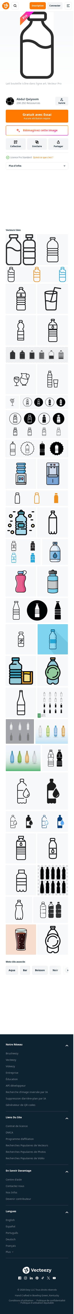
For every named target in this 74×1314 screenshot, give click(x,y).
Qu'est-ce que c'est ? (43, 157)
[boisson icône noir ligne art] (21, 363)
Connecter (54, 5)
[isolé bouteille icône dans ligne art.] (29, 249)
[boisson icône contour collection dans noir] (21, 475)
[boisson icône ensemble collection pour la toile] (44, 497)
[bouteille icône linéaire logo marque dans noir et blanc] (21, 282)
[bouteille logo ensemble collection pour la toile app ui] (36, 307)
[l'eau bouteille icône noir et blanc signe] (21, 426)
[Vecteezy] (5, 5)
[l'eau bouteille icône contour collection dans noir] (21, 862)
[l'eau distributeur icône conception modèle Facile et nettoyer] (21, 601)
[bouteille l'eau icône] (36, 552)
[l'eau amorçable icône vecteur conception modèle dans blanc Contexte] (19, 770)
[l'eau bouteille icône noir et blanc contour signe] (23, 743)
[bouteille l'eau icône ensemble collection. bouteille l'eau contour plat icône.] (36, 576)
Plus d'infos (15, 165)
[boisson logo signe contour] (21, 506)
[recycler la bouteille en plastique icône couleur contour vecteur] (21, 957)
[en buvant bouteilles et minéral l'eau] (21, 1288)
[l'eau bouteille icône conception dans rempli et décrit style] (21, 713)
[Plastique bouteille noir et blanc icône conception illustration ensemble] (19, 1103)
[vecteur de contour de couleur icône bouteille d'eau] (21, 681)
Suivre (61, 103)
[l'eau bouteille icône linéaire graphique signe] (21, 394)
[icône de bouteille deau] (21, 331)
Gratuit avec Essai (37, 116)
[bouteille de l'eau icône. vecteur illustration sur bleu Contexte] (21, 893)
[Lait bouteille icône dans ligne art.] (13, 249)
